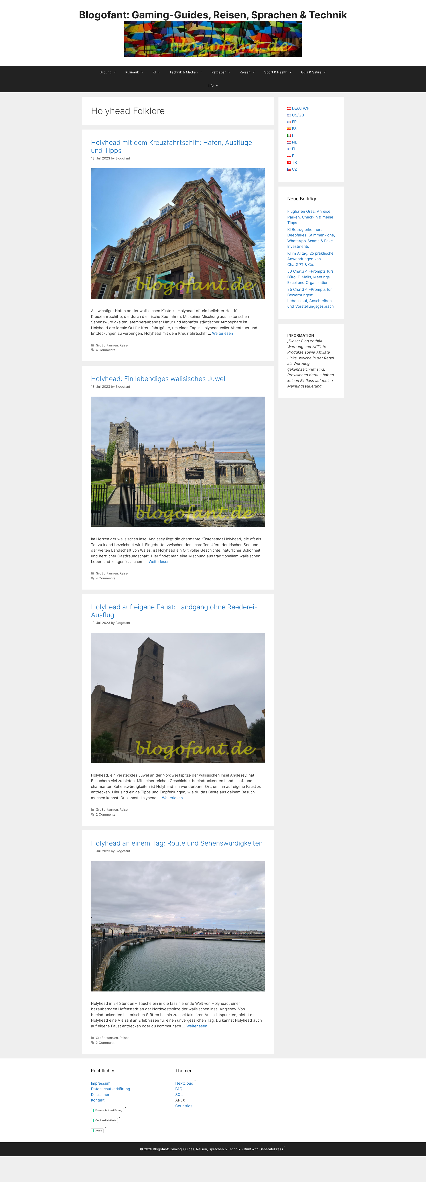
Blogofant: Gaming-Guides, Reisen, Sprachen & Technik (213, 15)
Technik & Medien (184, 72)
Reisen (245, 72)
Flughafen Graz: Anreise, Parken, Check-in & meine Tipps (310, 217)
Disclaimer (100, 1094)
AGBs (98, 1130)
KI (154, 72)
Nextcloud (184, 1083)
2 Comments (105, 814)
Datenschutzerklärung (110, 1089)
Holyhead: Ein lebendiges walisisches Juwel (158, 379)
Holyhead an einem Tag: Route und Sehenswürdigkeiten (177, 843)
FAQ (178, 1089)
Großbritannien (107, 345)
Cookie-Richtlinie (105, 1120)
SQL (179, 1094)
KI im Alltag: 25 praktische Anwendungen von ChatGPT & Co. (310, 259)
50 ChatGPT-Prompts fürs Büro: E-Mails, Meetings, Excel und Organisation (310, 277)
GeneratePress (271, 1149)
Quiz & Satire (311, 72)
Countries (183, 1106)
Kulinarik (132, 72)
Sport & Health (275, 72)
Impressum (100, 1083)
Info (211, 85)
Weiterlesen (222, 333)
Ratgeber (218, 72)
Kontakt (98, 1100)
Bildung (106, 72)
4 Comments (105, 350)
